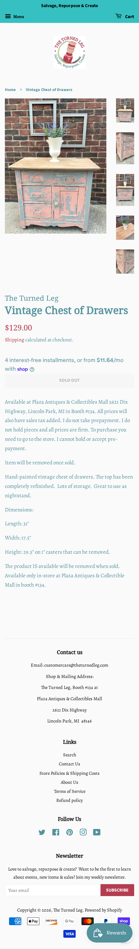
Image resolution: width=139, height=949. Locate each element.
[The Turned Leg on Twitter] (42, 833)
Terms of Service (69, 791)
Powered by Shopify (103, 910)
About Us (69, 782)
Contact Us (69, 764)
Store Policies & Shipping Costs (69, 773)
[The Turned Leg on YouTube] (97, 833)
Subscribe (117, 890)
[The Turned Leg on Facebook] (55, 833)
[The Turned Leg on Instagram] (83, 833)
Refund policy (69, 800)
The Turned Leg (67, 910)
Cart (129, 17)
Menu (18, 17)
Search (69, 755)
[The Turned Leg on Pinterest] (69, 833)
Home (10, 90)
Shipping (14, 339)
